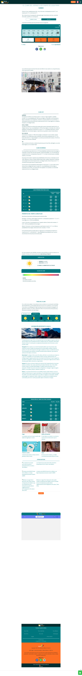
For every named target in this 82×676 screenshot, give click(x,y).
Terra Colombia (41, 631)
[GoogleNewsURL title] (44, 49)
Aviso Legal (31, 650)
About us (51, 650)
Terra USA (41, 633)
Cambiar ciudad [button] (33, 19)
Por (23, 44)
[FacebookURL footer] (37, 660)
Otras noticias (49, 636)
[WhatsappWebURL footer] (40, 660)
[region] (41, 59)
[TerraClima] (78, 2)
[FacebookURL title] (36, 49)
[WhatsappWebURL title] (40, 49)
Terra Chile (26, 631)
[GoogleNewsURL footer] (44, 660)
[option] (28, 40)
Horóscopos (55, 633)
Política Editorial (45, 650)
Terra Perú (26, 633)
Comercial (38, 641)
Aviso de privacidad (38, 650)
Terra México (55, 631)
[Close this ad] (81, 669)
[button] (8, 42)
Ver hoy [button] (48, 19)
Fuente (55, 44)
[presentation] (58, 33)
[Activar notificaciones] (75, 672)
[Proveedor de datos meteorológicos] (41, 666)
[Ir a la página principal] (5, 2)
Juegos (32, 636)
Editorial (44, 641)
